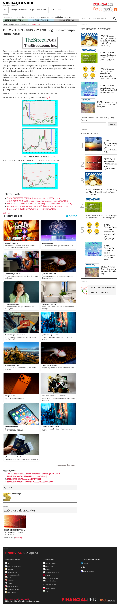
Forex (46, 591)
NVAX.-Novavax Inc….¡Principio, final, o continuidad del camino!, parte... (108, 89)
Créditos (9, 578)
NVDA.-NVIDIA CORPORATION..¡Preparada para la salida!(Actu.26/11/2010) (39, 203)
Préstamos (10, 581)
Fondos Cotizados (12, 572)
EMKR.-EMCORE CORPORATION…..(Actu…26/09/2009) (30, 481)
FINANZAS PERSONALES (66, 20)
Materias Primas (50, 589)
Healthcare (23, 10)
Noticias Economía (50, 564)
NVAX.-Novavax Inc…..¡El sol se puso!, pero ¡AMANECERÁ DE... (110, 146)
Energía (31, 10)
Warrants (47, 575)
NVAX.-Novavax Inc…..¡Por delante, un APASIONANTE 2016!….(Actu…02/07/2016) (108, 40)
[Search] (114, 18)
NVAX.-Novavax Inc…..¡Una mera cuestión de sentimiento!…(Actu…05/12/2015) (108, 73)
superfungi (36, 24)
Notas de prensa (42, 10)
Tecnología (13, 10)
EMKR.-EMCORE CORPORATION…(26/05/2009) (27, 476)
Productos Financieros (14, 566)
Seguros (9, 583)
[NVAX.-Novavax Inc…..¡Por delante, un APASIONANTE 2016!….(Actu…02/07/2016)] (89, 40)
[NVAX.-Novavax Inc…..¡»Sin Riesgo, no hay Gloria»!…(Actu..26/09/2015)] (89, 56)
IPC (8, 564)
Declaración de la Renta (52, 572)
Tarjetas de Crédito (13, 586)
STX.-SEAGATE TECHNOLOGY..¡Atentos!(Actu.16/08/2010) (31, 209)
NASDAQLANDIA (18, 2)
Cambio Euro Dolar (50, 581)
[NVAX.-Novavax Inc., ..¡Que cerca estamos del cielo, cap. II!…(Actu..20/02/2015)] (88, 105)
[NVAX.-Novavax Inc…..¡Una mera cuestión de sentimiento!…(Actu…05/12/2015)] (89, 73)
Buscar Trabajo (49, 566)
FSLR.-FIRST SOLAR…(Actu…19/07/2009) (24, 479)
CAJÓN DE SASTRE (56, 10)
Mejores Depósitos (12, 592)
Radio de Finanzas (88, 571)
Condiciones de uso (11, 599)
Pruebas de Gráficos (22, 17)
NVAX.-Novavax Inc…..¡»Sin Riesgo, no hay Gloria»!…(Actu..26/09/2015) (108, 56)
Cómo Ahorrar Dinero (51, 578)
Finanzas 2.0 (86, 563)
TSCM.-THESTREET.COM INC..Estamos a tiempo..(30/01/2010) (33, 198)
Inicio (5, 10)
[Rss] (115, 10)
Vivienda (47, 569)
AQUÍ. (47, 97)
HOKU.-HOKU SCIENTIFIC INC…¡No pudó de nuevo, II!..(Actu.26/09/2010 (38, 206)
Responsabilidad (24, 599)
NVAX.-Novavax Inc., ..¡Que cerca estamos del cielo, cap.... (107, 104)
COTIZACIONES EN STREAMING (15, 20)
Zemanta (6, 213)
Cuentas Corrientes (13, 589)
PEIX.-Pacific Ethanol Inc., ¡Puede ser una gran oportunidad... (110, 164)
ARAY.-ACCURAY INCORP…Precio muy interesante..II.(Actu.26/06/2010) (37, 201)
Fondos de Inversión (13, 575)
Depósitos (10, 569)
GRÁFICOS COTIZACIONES (40, 20)
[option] (45, 17)
